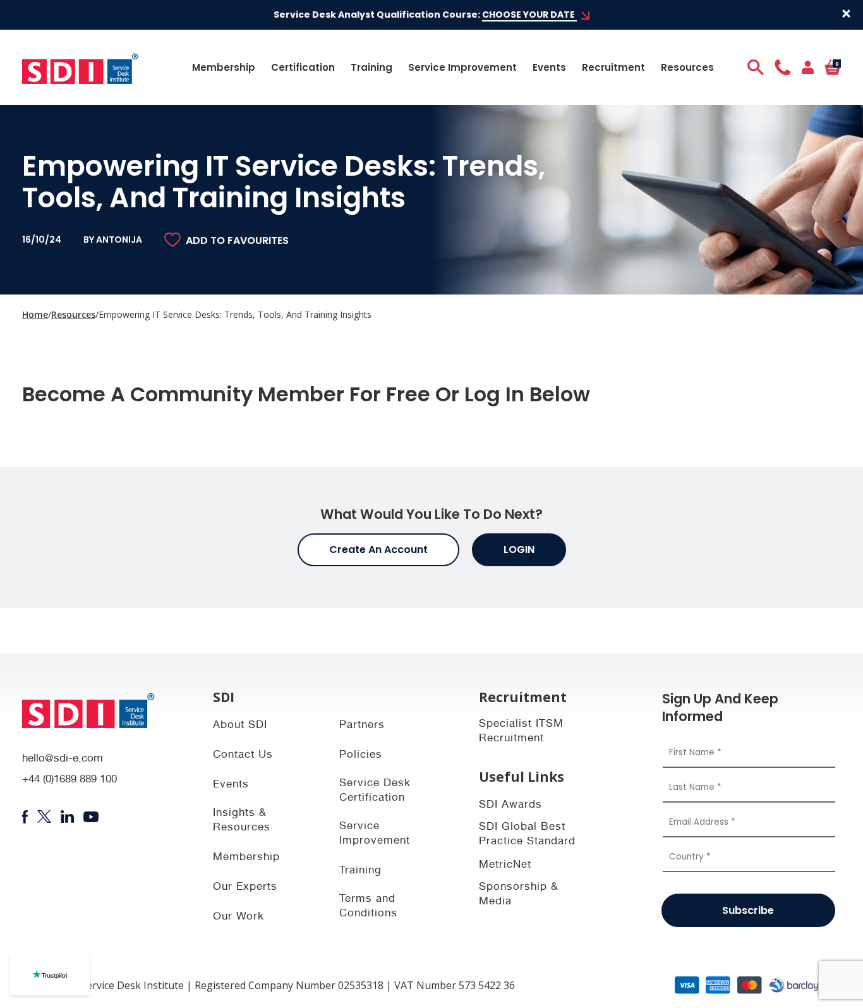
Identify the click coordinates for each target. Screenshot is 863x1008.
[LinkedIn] (67, 816)
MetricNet (505, 865)
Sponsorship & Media (518, 895)
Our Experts (245, 887)
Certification (303, 67)
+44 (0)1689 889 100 (69, 780)
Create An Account (378, 549)
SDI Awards (510, 805)
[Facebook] (25, 817)
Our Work (238, 917)
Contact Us (243, 755)
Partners (362, 725)
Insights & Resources (241, 821)
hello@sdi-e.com (62, 759)
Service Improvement (462, 67)
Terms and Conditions (368, 907)
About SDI (240, 725)
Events (549, 67)
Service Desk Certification (375, 791)
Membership (223, 67)
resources (73, 314)
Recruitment (613, 67)
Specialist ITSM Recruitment (521, 731)
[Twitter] (44, 816)
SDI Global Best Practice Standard (527, 834)
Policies (360, 755)
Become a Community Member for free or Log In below (306, 394)
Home (35, 314)
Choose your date (529, 14)
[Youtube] (91, 816)
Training (371, 67)
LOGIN (519, 549)
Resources (687, 67)
